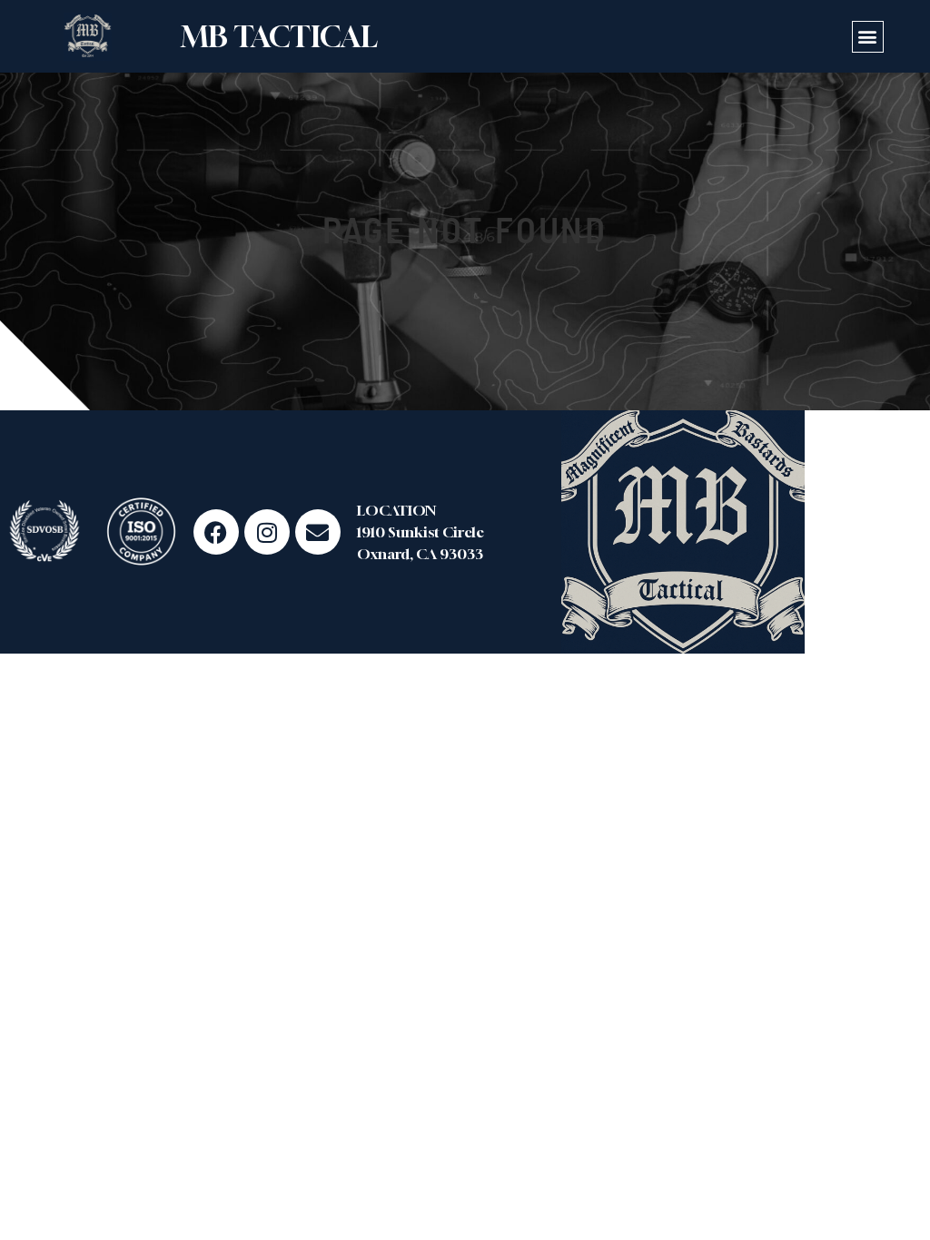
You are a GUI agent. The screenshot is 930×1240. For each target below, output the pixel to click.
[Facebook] (216, 532)
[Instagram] (267, 532)
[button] (868, 37)
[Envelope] (318, 532)
